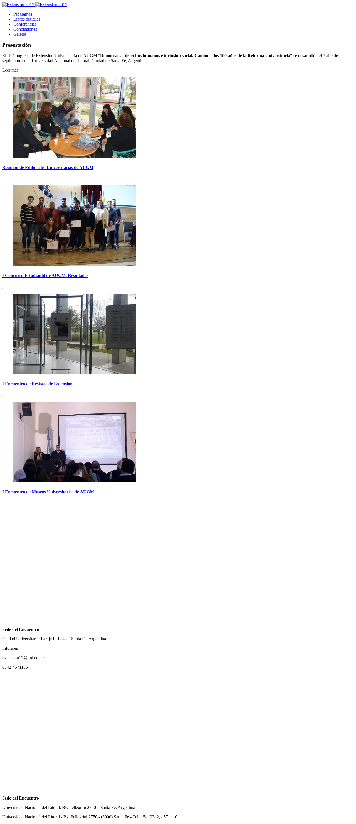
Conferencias (24, 24)
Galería (19, 34)
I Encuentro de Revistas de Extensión (37, 383)
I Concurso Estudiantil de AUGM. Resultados (45, 275)
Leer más (10, 70)
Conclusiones (25, 29)
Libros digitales (26, 19)
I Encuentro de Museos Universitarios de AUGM (48, 491)
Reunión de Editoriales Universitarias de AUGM (47, 167)
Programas (22, 14)
